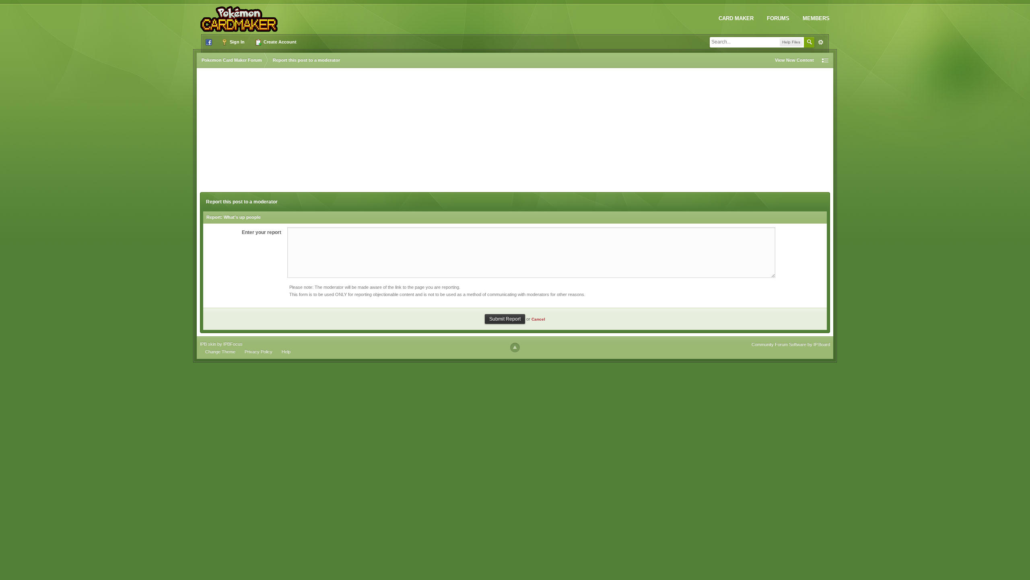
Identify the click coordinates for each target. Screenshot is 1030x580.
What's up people (242, 217)
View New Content (794, 60)
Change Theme (220, 351)
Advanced (821, 42)
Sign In (237, 41)
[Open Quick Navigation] (825, 60)
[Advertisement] (515, 131)
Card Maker (736, 18)
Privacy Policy (258, 351)
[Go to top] (515, 347)
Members (816, 18)
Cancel (538, 319)
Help (286, 351)
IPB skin (208, 344)
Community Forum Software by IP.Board (791, 344)
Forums (778, 18)
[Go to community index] (240, 15)
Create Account (279, 41)
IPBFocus (233, 344)
